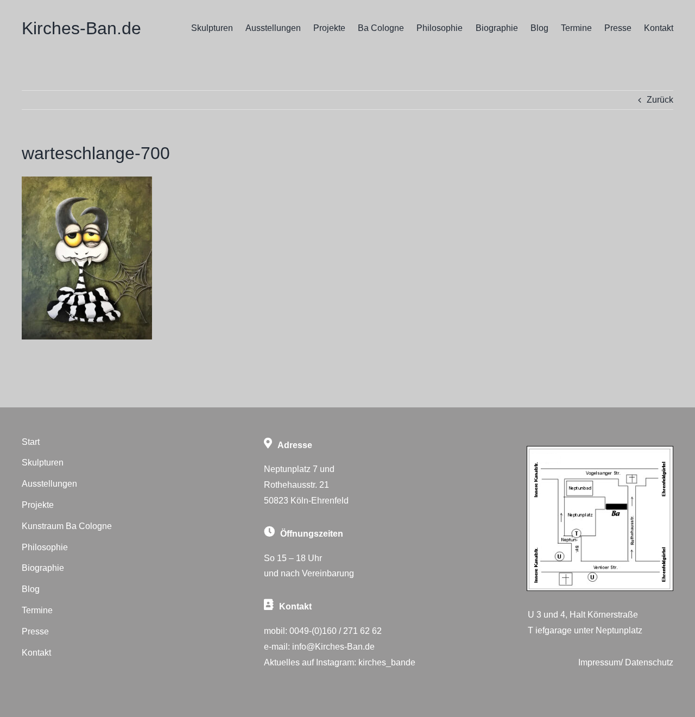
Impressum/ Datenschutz (625, 662)
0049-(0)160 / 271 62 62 (335, 631)
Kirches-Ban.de (81, 28)
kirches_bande (386, 662)
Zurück (660, 99)
